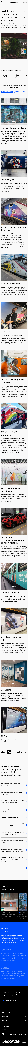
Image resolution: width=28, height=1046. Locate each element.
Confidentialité (12, 1034)
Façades (17, 91)
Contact (25, 2)
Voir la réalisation (6, 501)
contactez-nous (9, 1000)
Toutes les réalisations (7, 91)
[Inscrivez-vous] (25, 1029)
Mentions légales (21, 1034)
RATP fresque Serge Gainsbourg (10, 489)
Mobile (24, 91)
